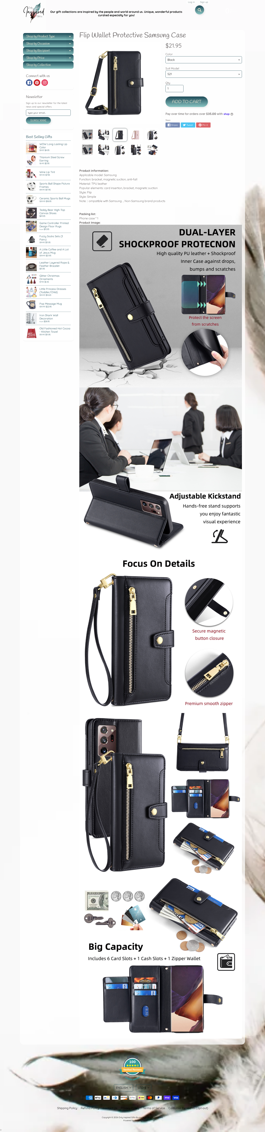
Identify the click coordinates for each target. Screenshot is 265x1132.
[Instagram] (44, 82)
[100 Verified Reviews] (132, 1082)
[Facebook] (29, 82)
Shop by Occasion (50, 44)
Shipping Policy (67, 1108)
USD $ (142, 1087)
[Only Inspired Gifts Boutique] (33, 13)
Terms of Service (154, 1108)
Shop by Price (50, 59)
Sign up (204, 2)
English (122, 1087)
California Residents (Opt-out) (188, 1108)
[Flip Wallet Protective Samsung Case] (87, 135)
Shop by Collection (38, 65)
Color (169, 54)
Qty (167, 83)
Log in (191, 2)
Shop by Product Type (50, 37)
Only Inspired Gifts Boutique (131, 1117)
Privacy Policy (130, 1108)
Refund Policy (90, 1108)
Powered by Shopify (132, 1120)
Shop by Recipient (50, 51)
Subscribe (38, 120)
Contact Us (110, 1108)
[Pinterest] (37, 82)
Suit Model (172, 68)
